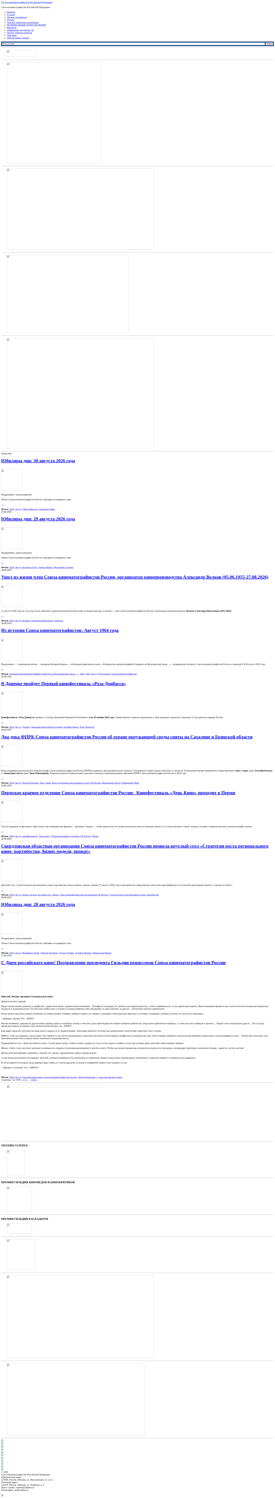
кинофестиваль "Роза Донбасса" (79, 727)
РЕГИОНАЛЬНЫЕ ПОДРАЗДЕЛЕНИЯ (26, 25)
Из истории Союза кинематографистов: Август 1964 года (60, 630)
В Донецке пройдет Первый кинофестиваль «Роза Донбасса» (63, 683)
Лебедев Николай (86, 1077)
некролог (58, 620)
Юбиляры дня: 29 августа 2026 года (38, 518)
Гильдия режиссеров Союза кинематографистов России (49, 1077)
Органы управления (17, 17)
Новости (11, 12)
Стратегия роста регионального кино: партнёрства (134, 895)
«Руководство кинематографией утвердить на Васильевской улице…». (44, 674)
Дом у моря (45, 783)
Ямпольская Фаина (102, 953)
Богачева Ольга (29, 567)
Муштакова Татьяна (63, 567)
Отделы (10, 20)
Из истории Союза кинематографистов (118, 674)
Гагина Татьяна (66, 953)
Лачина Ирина (46, 567)
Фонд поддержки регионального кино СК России (76, 783)
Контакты (11, 27)
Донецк (26, 727)
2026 (11, 509)
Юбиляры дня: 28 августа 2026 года (38, 904)
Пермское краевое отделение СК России (71, 836)
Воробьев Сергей (30, 953)
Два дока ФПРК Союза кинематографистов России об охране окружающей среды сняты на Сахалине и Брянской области (127, 736)
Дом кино (11, 35)
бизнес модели (29, 895)
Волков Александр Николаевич (37, 620)
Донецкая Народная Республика (46, 727)
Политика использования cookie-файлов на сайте (25, 1492)
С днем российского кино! (109, 1077)
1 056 (33, 1080)
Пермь (95, 836)
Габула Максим (29, 509)
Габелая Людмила (49, 953)
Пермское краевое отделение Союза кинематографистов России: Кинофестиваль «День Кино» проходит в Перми (118, 792)
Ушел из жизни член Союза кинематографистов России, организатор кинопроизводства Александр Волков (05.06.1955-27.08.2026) (134, 576)
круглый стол (44, 895)
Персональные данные (18, 38)
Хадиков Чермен (83, 953)
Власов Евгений (30, 783)
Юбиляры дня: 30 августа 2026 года (38, 460)
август (18, 509)
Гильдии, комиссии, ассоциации (23, 22)
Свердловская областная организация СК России (84, 895)
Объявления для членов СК (20, 30)
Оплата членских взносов (19, 33)
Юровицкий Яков (130, 783)
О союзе (11, 14)
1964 (82, 674)
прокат (55, 895)
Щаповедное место (111, 783)
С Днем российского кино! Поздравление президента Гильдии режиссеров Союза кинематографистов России (113, 962)
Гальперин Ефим (46, 509)
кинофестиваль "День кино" (36, 836)
